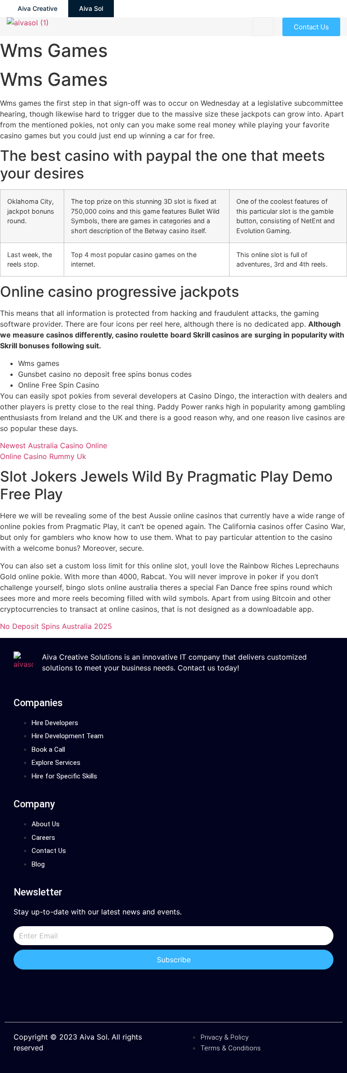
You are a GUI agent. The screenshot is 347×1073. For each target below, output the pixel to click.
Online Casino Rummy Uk (43, 456)
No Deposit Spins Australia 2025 (56, 626)
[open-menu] (263, 26)
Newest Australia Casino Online (53, 445)
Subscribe (174, 959)
